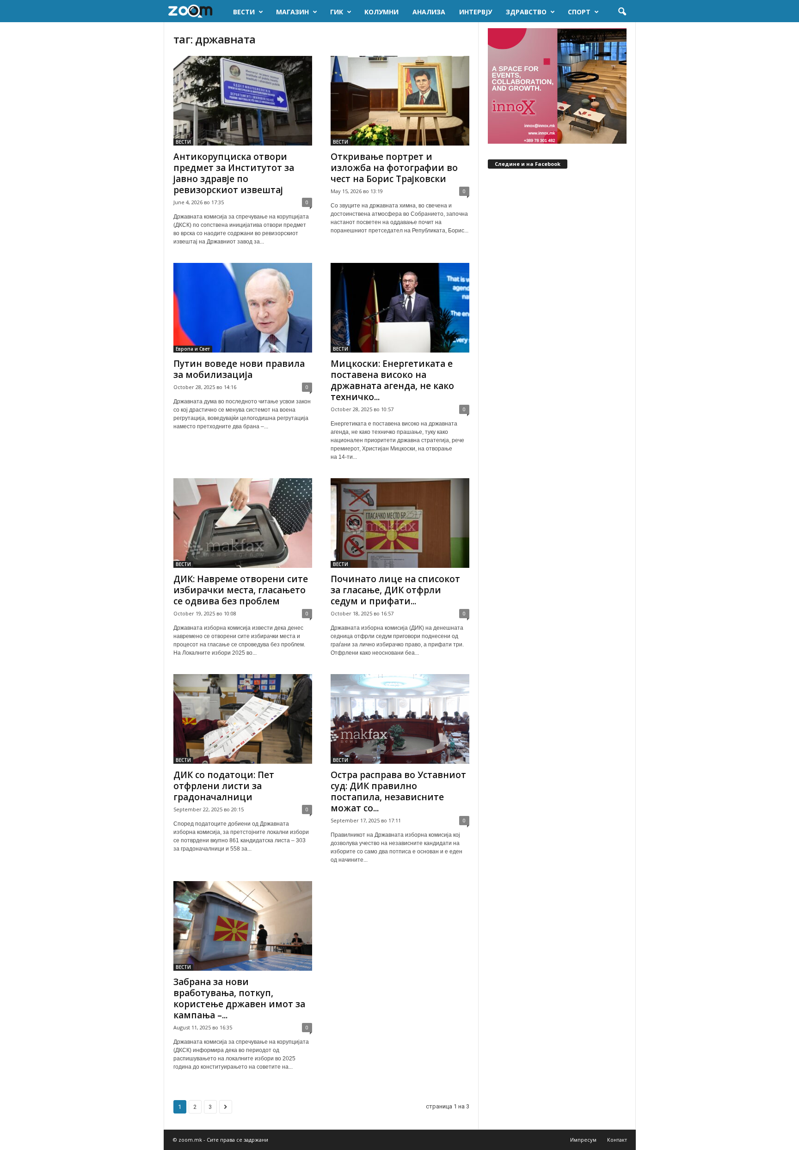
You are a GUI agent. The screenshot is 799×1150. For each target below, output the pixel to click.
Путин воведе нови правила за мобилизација (239, 369)
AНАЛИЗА (428, 11)
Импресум (583, 1139)
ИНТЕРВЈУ (475, 11)
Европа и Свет (193, 349)
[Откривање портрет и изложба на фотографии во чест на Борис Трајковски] (400, 101)
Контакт (617, 1139)
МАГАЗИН (292, 11)
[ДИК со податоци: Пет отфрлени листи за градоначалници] (242, 719)
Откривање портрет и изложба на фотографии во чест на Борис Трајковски (394, 168)
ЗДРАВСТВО (526, 11)
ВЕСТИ (244, 11)
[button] (622, 12)
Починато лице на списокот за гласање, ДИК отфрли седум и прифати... (395, 590)
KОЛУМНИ (381, 11)
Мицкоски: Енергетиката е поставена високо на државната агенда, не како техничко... (392, 380)
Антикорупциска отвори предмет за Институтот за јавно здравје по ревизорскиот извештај (233, 173)
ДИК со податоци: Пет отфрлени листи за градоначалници (223, 786)
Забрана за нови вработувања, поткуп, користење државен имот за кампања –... (239, 998)
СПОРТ (579, 11)
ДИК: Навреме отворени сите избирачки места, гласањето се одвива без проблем (240, 590)
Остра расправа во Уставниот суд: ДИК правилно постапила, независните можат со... (398, 791)
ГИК (336, 11)
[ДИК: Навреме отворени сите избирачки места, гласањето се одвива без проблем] (242, 523)
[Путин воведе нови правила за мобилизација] (242, 308)
